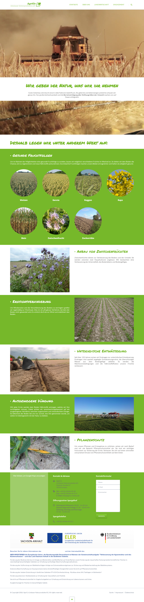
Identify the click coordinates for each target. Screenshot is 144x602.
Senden (101, 516)
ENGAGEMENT (118, 5)
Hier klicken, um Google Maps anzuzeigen (29, 476)
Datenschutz (129, 592)
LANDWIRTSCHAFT (101, 5)
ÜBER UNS (86, 5)
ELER (87, 551)
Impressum (119, 592)
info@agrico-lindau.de (70, 495)
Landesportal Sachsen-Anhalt (53, 551)
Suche (111, 592)
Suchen (131, 5)
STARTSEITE (73, 5)
